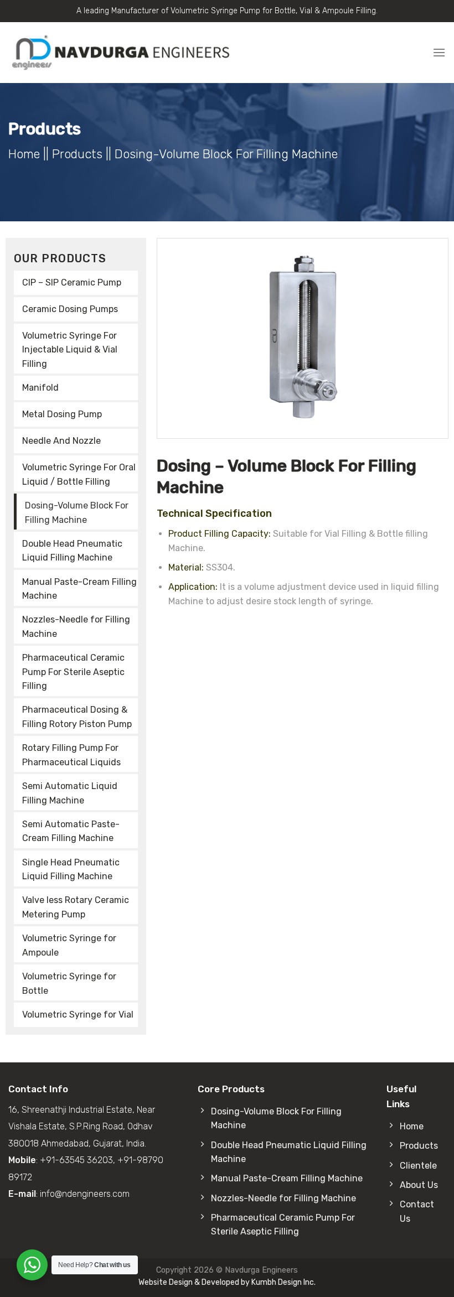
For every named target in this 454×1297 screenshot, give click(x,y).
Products (77, 154)
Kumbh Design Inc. (283, 1282)
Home (24, 154)
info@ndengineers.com (85, 1194)
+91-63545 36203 (76, 1160)
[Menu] (439, 52)
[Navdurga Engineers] (119, 52)
